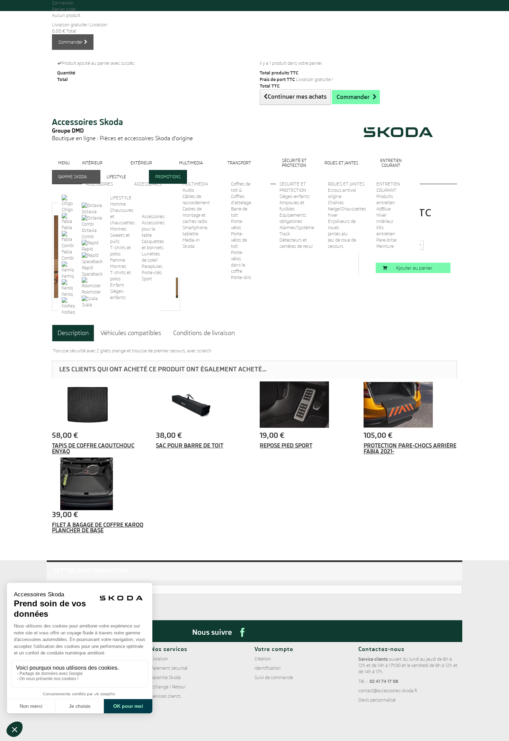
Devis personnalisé (376, 700)
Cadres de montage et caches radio (194, 215)
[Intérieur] (92, 168)
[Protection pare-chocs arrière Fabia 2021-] (410, 405)
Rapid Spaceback (92, 271)
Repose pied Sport (286, 445)
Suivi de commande (273, 677)
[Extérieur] (141, 168)
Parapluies (152, 266)
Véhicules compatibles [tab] (130, 332)
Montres (118, 229)
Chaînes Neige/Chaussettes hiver (347, 209)
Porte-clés (152, 272)
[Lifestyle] (116, 182)
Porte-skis (241, 277)
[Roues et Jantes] (341, 168)
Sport (147, 278)
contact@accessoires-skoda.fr (387, 690)
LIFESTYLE (121, 197)
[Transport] (239, 168)
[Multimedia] (191, 168)
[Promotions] (168, 182)
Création (262, 658)
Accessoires (153, 216)
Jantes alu (338, 233)
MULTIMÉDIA (195, 184)
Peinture (385, 246)
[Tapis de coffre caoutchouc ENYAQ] (98, 405)
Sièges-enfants (294, 196)
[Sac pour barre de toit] (202, 405)
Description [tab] (73, 332)
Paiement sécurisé (169, 668)
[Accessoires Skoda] (122, 107)
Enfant (117, 285)
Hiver (381, 215)
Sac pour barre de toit (189, 445)
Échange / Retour (168, 686)
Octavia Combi (89, 233)
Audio (188, 190)
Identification (267, 668)
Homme (118, 204)
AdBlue (383, 208)
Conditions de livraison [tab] (204, 332)
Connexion (62, 3)
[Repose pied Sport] (306, 405)
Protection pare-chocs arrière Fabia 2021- (410, 448)
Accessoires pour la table (153, 229)
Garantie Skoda (166, 677)
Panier (64, 9)
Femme (117, 260)
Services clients (166, 696)
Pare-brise (386, 240)
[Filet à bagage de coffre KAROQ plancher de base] (98, 484)
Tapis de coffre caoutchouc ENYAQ (93, 448)
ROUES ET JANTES (346, 184)
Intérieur (384, 221)
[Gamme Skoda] (72, 182)
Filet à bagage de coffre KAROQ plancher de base (97, 528)
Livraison (159, 658)
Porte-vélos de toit (239, 240)
